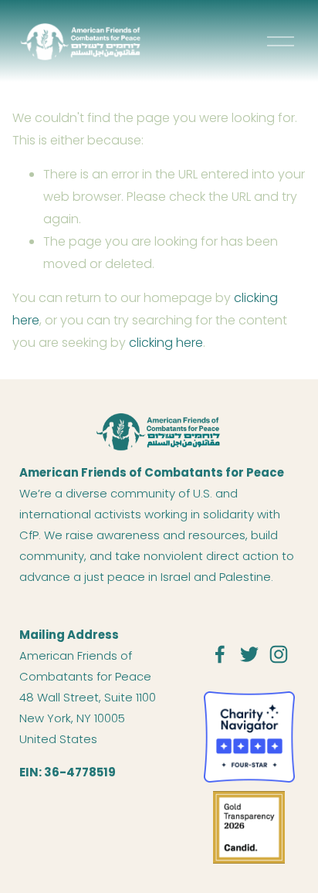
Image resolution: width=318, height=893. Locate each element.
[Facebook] (220, 654)
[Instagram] (278, 654)
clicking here (166, 342)
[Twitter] (249, 654)
